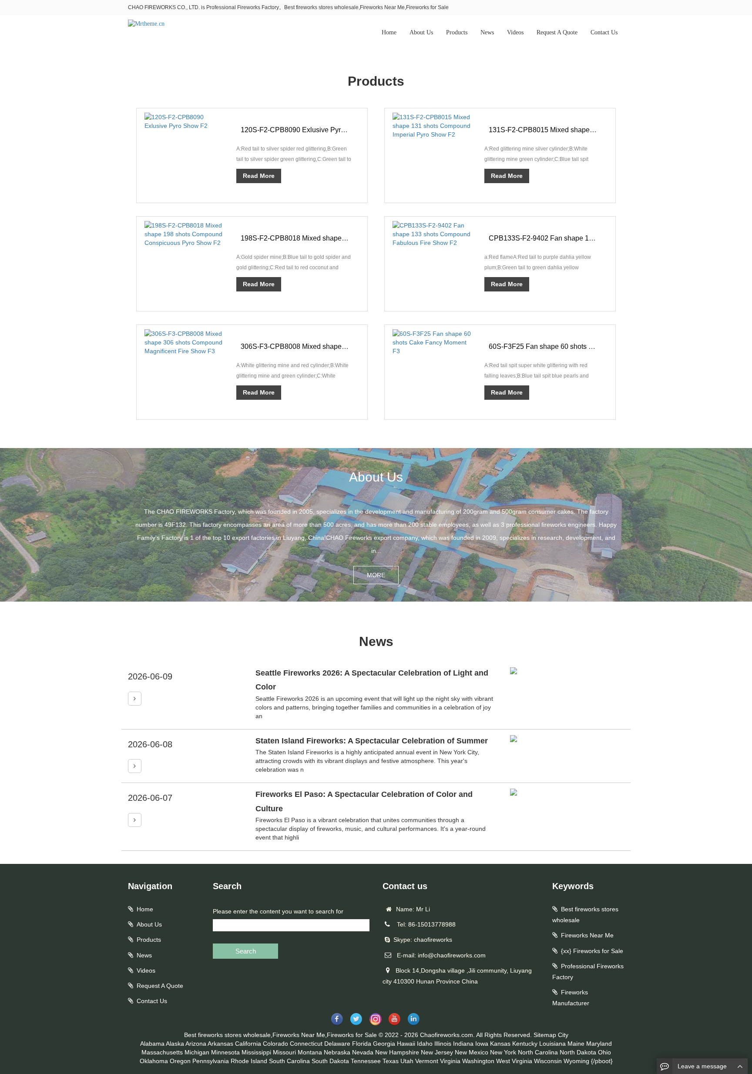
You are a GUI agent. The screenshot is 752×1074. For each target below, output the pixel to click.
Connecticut (306, 1043)
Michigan (197, 1052)
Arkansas (220, 1043)
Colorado (275, 1043)
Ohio (604, 1052)
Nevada (362, 1052)
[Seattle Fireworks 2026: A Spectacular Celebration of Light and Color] (134, 699)
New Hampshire (397, 1052)
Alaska (175, 1043)
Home (389, 32)
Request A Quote (557, 32)
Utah (406, 1060)
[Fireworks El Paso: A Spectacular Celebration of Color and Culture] (134, 820)
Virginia (450, 1060)
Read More (259, 175)
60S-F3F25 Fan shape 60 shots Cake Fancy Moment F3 (575, 346)
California (248, 1043)
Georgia (384, 1043)
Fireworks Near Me (587, 935)
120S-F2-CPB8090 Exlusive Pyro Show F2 (307, 130)
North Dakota (578, 1052)
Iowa (481, 1043)
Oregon (180, 1060)
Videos (515, 32)
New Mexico (471, 1052)
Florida (361, 1043)
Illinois (442, 1043)
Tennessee (366, 1060)
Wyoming (576, 1060)
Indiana (463, 1043)
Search (245, 951)
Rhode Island (249, 1060)
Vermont (426, 1060)
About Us (421, 32)
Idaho (425, 1043)
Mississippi (256, 1052)
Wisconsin (548, 1060)
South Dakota (330, 1060)
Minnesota (225, 1052)
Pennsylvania (210, 1060)
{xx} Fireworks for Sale (592, 950)
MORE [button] (376, 575)
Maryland (599, 1043)
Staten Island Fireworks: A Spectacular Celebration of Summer (371, 740)
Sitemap (545, 1034)
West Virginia (514, 1060)
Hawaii (406, 1043)
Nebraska (337, 1052)
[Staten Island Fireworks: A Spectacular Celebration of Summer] (134, 766)
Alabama (152, 1043)
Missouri (284, 1052)
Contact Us (604, 32)
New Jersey (437, 1052)
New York (503, 1052)
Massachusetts (162, 1052)
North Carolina (538, 1052)
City (563, 1034)
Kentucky (524, 1043)
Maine (575, 1043)
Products (456, 32)
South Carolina (289, 1060)
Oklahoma (154, 1060)
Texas (391, 1060)
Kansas (500, 1043)
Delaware (337, 1043)
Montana (310, 1052)
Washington (478, 1060)
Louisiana (552, 1043)
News (487, 32)
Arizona (195, 1043)
